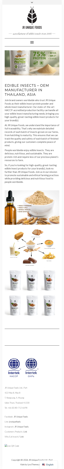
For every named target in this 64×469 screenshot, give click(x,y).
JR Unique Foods (21, 416)
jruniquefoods (15, 421)
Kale (22, 464)
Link (25, 431)
